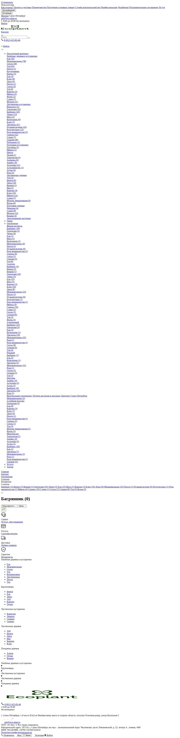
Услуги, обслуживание (12, 522)
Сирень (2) (12, 421)
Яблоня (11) (12, 102)
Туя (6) (10, 89)
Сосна (10, 569)
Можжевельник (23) (16, 292)
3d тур (162, 7)
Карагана (11, 614)
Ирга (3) (11, 117)
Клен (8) (11, 79)
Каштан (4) (12, 190)
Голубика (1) (13, 147)
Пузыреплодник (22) (17, 127)
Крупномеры (13, 71)
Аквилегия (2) (13, 157)
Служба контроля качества (87, 7)
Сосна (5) (11, 312)
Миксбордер (13, 434)
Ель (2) (10, 358)
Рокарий (11, 353)
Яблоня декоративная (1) (19, 429)
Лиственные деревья (17, 175)
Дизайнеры (123, 7)
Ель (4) (10, 76)
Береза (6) (11, 180)
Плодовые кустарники (17, 145)
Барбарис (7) (13, 355)
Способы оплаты (9, 533)
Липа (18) (11, 183)
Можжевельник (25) (16, 337)
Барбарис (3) (13, 266)
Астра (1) (11, 385)
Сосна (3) (11, 370)
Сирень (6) (12, 254)
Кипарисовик (13, 574)
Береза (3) (11, 269)
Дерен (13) (12, 114)
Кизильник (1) (14, 241)
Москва (4, 16)
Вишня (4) (12, 216)
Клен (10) (11, 287)
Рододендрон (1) (14, 299)
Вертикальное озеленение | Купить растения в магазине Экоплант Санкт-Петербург (47, 396)
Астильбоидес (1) (15, 167)
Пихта (10, 579)
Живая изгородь (14, 226)
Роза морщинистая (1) (17, 302)
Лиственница (13, 577)
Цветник (11, 378)
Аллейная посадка (15, 401)
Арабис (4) (12, 380)
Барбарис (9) (13, 388)
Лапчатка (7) (13, 451)
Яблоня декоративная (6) (19, 200)
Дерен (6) (11, 233)
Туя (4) (10, 350)
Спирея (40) (12, 140)
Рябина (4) (12, 304)
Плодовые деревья (15, 205)
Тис (8, 582)
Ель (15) (10, 279)
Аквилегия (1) (13, 436)
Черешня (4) (12, 208)
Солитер (11, 264)
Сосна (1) (11, 256)
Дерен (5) (11, 276)
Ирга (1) (11, 238)
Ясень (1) (11, 96)
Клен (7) (11, 411)
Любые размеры (9, 545)
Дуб (9, 599)
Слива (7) (11, 99)
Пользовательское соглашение (143, 7)
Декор (10, 221)
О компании (7, 2)
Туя (8, 572)
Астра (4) (11, 170)
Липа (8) (11, 289)
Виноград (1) (13, 107)
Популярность (8, 506)
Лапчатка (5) (13, 363)
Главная (5, 471)
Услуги (10, 464)
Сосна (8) (11, 345)
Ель (8, 564)
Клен (9, 644)
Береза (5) (11, 74)
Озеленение (12, 223)
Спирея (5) (12, 259)
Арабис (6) (12, 162)
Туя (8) (10, 261)
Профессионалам (109, 7)
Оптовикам (7, 13)
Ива (9, 638)
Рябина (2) (12, 94)
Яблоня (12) (12, 213)
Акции (10, 467)
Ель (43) (10, 58)
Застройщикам (8, 10)
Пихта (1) (11, 69)
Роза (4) (10, 173)
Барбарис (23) (13, 325)
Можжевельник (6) (16, 244)
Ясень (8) (11, 203)
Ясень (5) (11, 320)
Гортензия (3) (13, 231)
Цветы (10, 152)
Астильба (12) (13, 165)
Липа (9, 596)
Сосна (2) (11, 86)
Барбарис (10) (13, 228)
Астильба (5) (13, 383)
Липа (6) (11, 81)
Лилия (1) (11, 155)
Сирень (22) (12, 135)
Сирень (10, 621)
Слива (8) (11, 211)
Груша (10, 604)
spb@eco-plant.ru (9, 18)
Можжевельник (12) (16, 365)
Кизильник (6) (14, 119)
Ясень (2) (11, 431)
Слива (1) (11, 309)
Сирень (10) (12, 307)
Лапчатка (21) (13, 124)
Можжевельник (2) (16, 398)
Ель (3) (10, 330)
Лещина (10, 616)
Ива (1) (10, 188)
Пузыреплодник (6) (16, 249)
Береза (10, 591)
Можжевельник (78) (16, 61)
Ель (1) (10, 236)
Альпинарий (13, 322)
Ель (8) (10, 406)
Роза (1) (10, 340)
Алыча (10, 653)
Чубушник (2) (13, 142)
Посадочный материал (17, 53)
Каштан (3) (12, 284)
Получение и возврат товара (60, 7)
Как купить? (7, 7)
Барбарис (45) (13, 112)
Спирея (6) (12, 347)
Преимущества (39, 7)
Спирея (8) (12, 315)
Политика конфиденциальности (16, 732)
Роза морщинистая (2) (17, 251)
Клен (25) (11, 193)
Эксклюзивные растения (19, 218)
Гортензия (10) (14, 274)
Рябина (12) (12, 195)
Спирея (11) (12, 462)
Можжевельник (14, 567)
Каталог (5, 32)
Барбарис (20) (13, 446)
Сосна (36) (12, 64)
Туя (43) (10, 66)
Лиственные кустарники (19, 104)
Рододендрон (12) (15, 129)
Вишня (10, 658)
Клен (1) (11, 122)
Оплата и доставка (23, 7)
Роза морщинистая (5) (17, 132)
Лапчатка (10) (13, 335)
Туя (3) (10, 317)
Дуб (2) (10, 178)
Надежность (7, 557)
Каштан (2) (12, 91)
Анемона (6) (13, 160)
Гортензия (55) (14, 109)
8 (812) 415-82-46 (12, 40)
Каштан (10, 602)
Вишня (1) (12, 185)
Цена (21, 506)
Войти (4, 23)
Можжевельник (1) (16, 454)
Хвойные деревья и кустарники (22, 56)
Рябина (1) (12, 150)
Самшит (11, 619)
